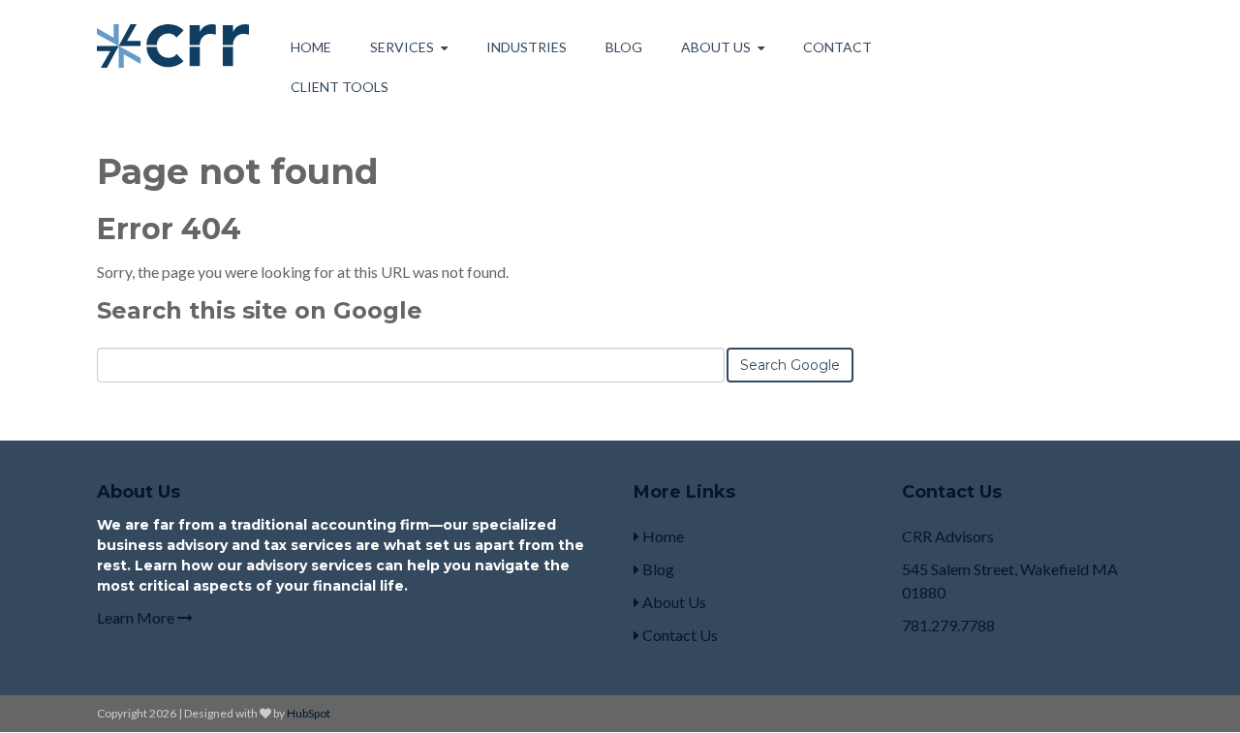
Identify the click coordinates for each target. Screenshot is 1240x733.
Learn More (137, 617)
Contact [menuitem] (837, 47)
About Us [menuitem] (716, 47)
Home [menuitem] (311, 47)
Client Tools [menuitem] (339, 86)
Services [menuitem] (402, 47)
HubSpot (308, 713)
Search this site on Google (259, 310)
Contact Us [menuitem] (678, 635)
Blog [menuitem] (623, 47)
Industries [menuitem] (526, 47)
